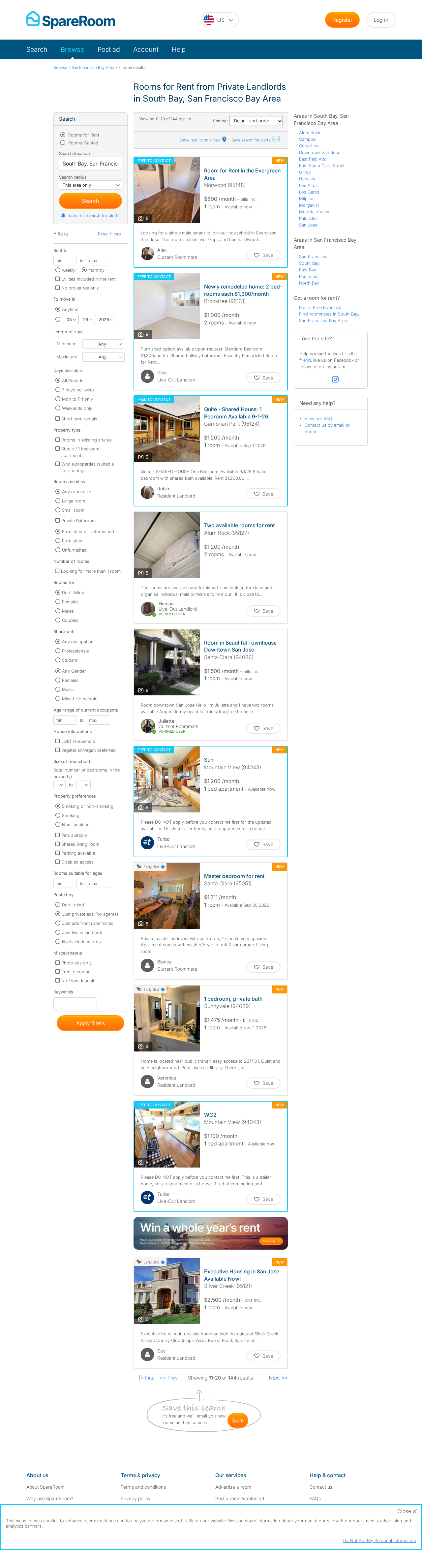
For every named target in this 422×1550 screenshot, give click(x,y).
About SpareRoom (45, 1487)
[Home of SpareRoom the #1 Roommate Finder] (70, 20)
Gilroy (305, 172)
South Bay (309, 263)
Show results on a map (200, 139)
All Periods (72, 380)
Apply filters (90, 1023)
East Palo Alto (313, 159)
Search (36, 49)
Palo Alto (308, 218)
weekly (68, 270)
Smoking (70, 815)
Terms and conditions (143, 1487)
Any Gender (74, 671)
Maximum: (66, 356)
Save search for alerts (251, 139)
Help (179, 49)
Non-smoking (76, 824)
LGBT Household (78, 741)
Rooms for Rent (83, 134)
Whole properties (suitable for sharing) (87, 467)
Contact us (321, 1487)
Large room (73, 500)
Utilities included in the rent (88, 279)
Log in (381, 19)
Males (68, 611)
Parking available (78, 853)
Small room (73, 510)
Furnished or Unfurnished (88, 531)
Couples (70, 620)
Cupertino (309, 145)
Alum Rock (309, 132)
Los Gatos (309, 192)
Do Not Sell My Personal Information (379, 1540)
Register (342, 19)
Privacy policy (136, 1498)
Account (146, 49)
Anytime (70, 309)
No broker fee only (80, 287)
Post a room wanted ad (239, 1498)
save (238, 1420)
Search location (74, 153)
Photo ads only (76, 962)
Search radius (73, 177)
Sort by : (221, 120)
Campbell (308, 139)
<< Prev (169, 1378)
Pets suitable (74, 835)
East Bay (307, 269)
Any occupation (78, 641)
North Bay (309, 283)
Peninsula (308, 276)
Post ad (109, 49)
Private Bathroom (78, 520)
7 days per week (78, 389)
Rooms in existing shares (86, 439)
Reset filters (109, 233)
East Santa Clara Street (322, 165)
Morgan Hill (310, 205)
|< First (147, 1378)
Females (70, 601)
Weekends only (77, 408)
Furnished (72, 540)
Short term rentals (79, 418)
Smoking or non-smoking (87, 806)
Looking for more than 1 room (91, 571)
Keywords (63, 993)
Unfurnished (74, 550)
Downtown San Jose (319, 152)
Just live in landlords (83, 932)
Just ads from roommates (87, 923)
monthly (96, 270)
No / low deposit (77, 980)
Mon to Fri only (77, 399)
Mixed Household (80, 698)
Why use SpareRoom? (49, 1498)
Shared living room (80, 844)
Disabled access (77, 862)
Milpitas (307, 198)
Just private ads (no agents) (90, 914)
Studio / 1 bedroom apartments (80, 452)
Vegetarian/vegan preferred (88, 750)
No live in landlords (81, 941)
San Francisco (313, 256)
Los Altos (308, 185)
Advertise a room (233, 1487)
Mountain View (314, 211)
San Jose (308, 225)
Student (69, 660)
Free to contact (76, 971)
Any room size (76, 491)
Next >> (278, 1378)
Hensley (307, 178)
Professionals (75, 650)
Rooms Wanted (82, 142)
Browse (72, 49)
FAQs (315, 1498)
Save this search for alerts (94, 215)
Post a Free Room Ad (320, 307)
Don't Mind (73, 592)
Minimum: (66, 343)
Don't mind (73, 904)
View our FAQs (320, 418)
